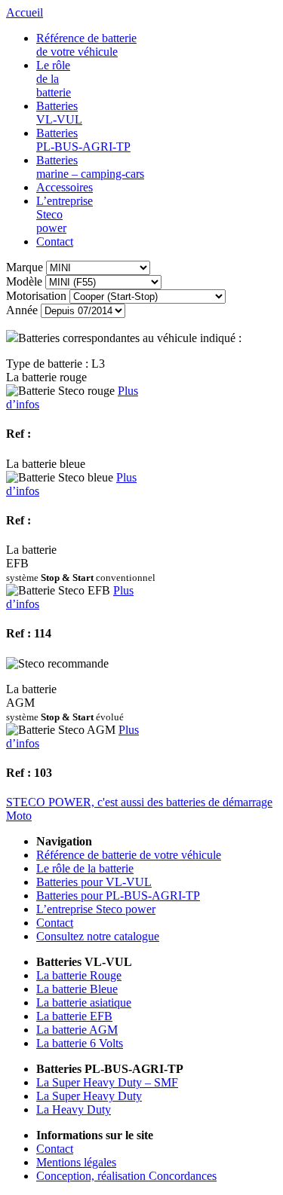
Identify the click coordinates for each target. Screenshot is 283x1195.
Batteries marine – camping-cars (90, 167)
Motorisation (36, 295)
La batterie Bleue (77, 989)
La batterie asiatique (83, 1002)
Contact (54, 241)
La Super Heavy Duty (89, 1096)
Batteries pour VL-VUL (94, 882)
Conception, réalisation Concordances (126, 1175)
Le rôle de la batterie (53, 79)
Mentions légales (76, 1162)
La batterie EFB (74, 1016)
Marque (24, 267)
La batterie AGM (77, 1029)
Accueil (24, 12)
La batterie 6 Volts (79, 1043)
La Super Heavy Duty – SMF (107, 1082)
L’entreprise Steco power (95, 909)
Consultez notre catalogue (97, 936)
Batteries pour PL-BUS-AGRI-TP (118, 895)
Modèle (24, 281)
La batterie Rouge (79, 975)
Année (22, 310)
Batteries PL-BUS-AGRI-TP (83, 140)
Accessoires (64, 187)
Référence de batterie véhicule (86, 45)
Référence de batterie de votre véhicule (128, 854)
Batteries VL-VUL (59, 112)
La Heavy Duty (73, 1109)
